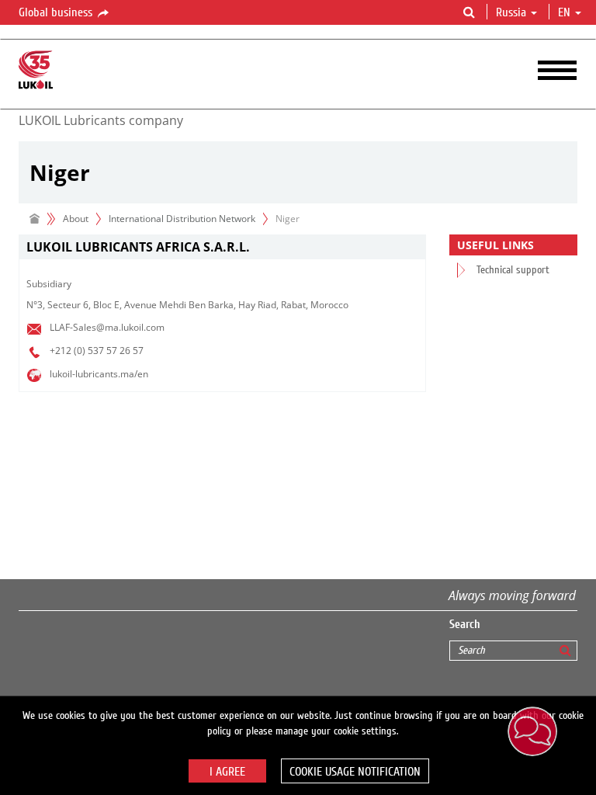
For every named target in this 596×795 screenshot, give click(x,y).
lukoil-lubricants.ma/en (99, 374)
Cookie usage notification (355, 772)
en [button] (565, 12)
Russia (511, 12)
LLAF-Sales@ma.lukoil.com (107, 327)
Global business (57, 12)
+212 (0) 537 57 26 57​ (97, 350)
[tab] (222, 247)
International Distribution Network (182, 218)
